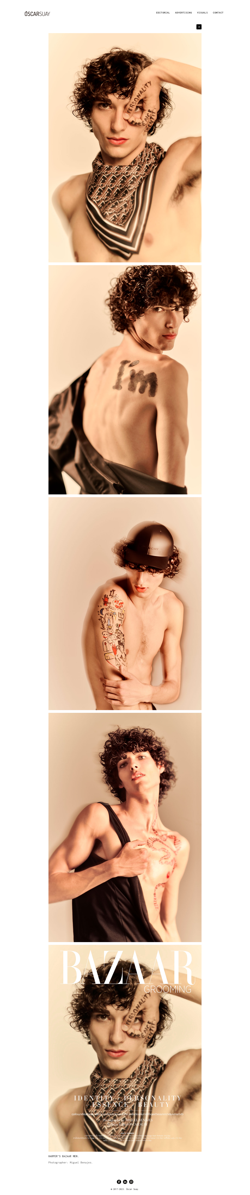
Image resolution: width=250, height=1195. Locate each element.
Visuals (202, 12)
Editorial (163, 12)
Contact (218, 12)
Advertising (183, 12)
